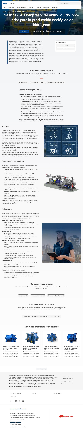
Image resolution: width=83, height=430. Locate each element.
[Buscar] (58, 3)
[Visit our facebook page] (19, 401)
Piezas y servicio (57, 393)
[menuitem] (5, 7)
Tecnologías (13, 396)
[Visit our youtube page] (23, 401)
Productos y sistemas (16, 393)
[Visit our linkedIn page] (16, 401)
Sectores (34, 393)
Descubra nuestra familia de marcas (18, 409)
